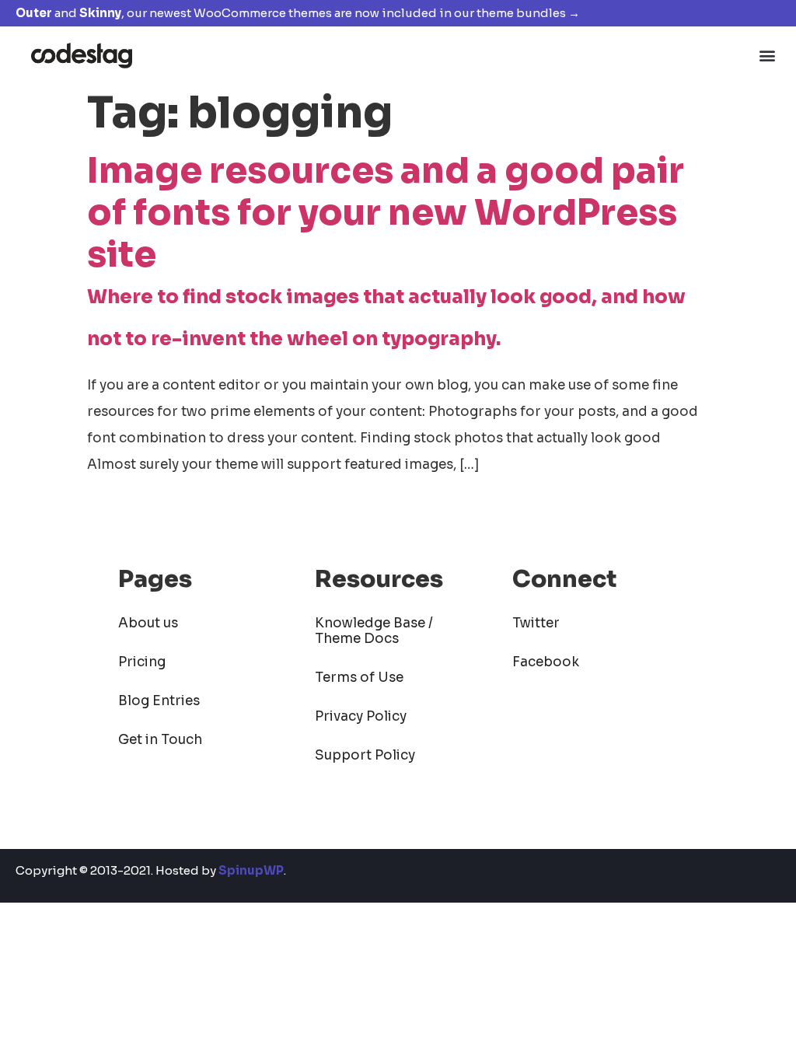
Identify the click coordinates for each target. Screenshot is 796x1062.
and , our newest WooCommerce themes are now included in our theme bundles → (298, 12)
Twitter (536, 623)
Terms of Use (359, 677)
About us (148, 623)
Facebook (545, 662)
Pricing (142, 662)
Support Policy (365, 755)
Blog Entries (159, 701)
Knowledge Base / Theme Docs (374, 631)
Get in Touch (160, 740)
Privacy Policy (361, 716)
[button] (767, 55)
